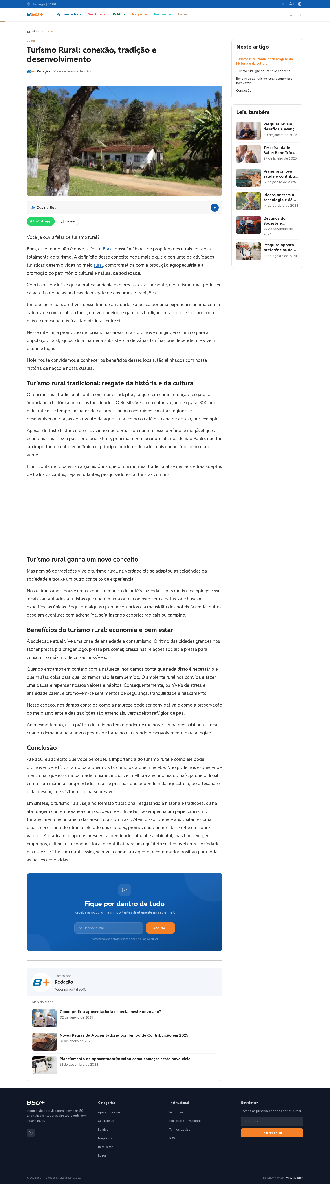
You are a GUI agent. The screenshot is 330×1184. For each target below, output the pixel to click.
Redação (64, 982)
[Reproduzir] (215, 208)
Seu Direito (97, 14)
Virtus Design (294, 1177)
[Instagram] (31, 1133)
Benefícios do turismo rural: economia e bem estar (264, 81)
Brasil (108, 249)
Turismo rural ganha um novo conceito (263, 71)
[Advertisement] (124, 517)
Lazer (182, 14)
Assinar (160, 928)
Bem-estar (163, 14)
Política (119, 14)
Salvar (70, 221)
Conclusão (243, 90)
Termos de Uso (180, 1129)
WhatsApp (43, 221)
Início (35, 31)
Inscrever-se (272, 1133)
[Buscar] (299, 14)
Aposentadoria (69, 14)
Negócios (139, 14)
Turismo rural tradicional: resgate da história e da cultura (264, 61)
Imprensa (176, 1112)
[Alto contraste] (299, 4)
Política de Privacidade (185, 1121)
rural (98, 265)
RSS (172, 1138)
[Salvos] (291, 14)
